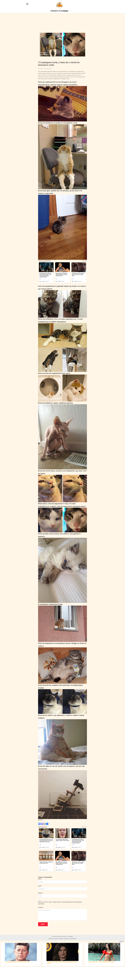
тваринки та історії (42, 68)
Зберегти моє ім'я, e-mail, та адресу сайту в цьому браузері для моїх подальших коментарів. (60, 903)
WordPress (73, 938)
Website (40, 893)
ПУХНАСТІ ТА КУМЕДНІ (59, 11)
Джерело (40, 820)
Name (40, 879)
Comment (40, 907)
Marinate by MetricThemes (55, 938)
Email (39, 886)
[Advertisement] (62, 23)
